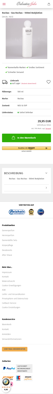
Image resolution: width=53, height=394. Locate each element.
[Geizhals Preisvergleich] (16, 211)
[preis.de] (31, 211)
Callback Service (9, 303)
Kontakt (5, 277)
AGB (3, 290)
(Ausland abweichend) (28, 83)
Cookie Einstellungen (11, 307)
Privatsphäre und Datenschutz (15, 298)
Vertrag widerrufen (14, 349)
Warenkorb (6, 324)
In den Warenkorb (26, 137)
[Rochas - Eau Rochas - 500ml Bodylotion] (26, 38)
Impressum (7, 272)
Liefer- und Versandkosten (13, 294)
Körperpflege (7, 245)
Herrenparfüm (8, 235)
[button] (26, 149)
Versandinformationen (11, 339)
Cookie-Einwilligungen (11, 285)
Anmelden (6, 334)
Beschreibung (13, 173)
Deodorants (7, 250)
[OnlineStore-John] (26, 4)
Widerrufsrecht (8, 281)
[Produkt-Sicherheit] (26, 188)
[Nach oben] (45, 390)
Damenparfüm (8, 230)
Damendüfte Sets (9, 240)
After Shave (7, 255)
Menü (4, 4)
